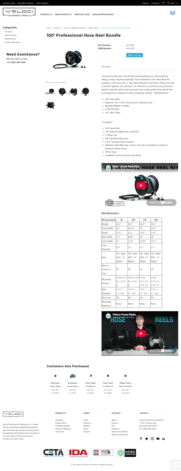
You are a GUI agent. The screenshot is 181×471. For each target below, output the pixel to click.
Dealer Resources (103, 15)
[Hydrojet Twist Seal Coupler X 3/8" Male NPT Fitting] (55, 375)
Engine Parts (60, 423)
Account (155, 3)
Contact (86, 431)
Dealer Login (9, 3)
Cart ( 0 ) (174, 3)
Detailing (59, 420)
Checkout (115, 428)
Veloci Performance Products (20, 12)
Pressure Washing (63, 428)
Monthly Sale (82, 15)
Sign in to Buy (134, 55)
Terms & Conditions (120, 431)
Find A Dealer (42, 3)
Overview (106, 66)
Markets (86, 426)
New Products (63, 15)
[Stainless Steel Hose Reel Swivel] (73, 375)
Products (46, 15)
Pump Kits (59, 431)
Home (85, 420)
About (85, 428)
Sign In (145, 3)
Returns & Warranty (120, 434)
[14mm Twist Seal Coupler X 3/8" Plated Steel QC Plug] (125, 375)
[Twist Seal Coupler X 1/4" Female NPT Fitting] (108, 375)
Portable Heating (62, 426)
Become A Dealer (26, 3)
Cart (113, 426)
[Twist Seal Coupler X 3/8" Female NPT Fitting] (90, 375)
